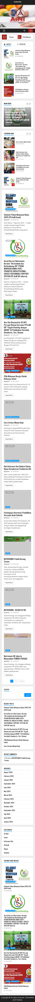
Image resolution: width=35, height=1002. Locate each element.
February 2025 (9, 776)
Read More (9, 234)
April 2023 (7, 818)
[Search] (24, 30)
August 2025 (8, 772)
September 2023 (9, 810)
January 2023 (8, 822)
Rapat (6, 849)
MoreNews (30, 997)
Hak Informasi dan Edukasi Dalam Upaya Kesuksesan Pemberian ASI (9, 142)
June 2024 (7, 787)
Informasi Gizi (15, 370)
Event (7, 209)
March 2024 (8, 795)
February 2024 (9, 799)
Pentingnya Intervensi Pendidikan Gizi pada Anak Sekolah (9, 155)
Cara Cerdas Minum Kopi (17, 409)
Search (6, 690)
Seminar (18, 316)
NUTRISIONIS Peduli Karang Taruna (17, 546)
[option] (17, 117)
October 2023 (8, 806)
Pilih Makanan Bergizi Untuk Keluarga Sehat (9, 91)
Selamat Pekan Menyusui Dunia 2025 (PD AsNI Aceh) (9, 168)
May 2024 (7, 791)
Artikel (8, 370)
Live (30, 31)
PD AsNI (13, 209)
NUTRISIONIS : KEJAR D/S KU (17, 597)
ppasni (9, 124)
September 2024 (9, 784)
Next (22, 681)
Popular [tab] (22, 44)
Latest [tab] (8, 44)
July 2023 (7, 814)
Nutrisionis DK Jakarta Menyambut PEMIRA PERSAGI (17, 643)
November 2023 (9, 803)
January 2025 (8, 780)
